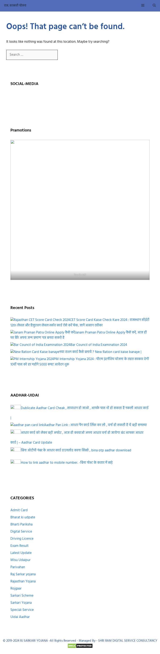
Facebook (21, 97)
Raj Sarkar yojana (23, 574)
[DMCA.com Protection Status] (80, 647)
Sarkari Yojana (21, 603)
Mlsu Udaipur (20, 560)
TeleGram (90, 97)
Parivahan (17, 567)
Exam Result (19, 546)
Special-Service (22, 610)
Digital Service (21, 531)
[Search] (64, 55)
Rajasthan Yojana (23, 581)
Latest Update (21, 553)
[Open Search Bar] (154, 6)
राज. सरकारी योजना (15, 5)
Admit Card (19, 510)
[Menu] (143, 6)
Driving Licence (22, 539)
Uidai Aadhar (20, 617)
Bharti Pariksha (21, 524)
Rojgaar (16, 588)
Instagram (44, 97)
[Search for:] (32, 55)
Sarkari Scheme (22, 596)
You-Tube (67, 97)
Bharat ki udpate (22, 517)
